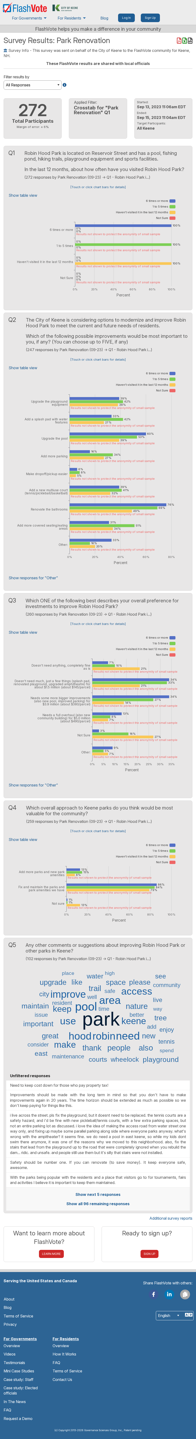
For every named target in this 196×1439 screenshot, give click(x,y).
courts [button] (98, 1059)
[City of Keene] (65, 7)
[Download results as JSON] (190, 41)
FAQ (7, 1410)
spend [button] (167, 1050)
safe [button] (109, 991)
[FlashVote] (25, 7)
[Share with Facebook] (154, 1294)
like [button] (76, 982)
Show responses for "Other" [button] (33, 577)
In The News (15, 1401)
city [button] (44, 994)
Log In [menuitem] (126, 18)
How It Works (64, 1354)
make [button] (65, 1045)
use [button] (68, 1021)
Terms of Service (18, 1316)
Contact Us (62, 1379)
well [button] (92, 997)
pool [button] (86, 1006)
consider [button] (38, 1044)
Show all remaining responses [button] (98, 1203)
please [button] (140, 982)
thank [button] (92, 1048)
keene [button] (133, 1021)
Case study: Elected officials (21, 1390)
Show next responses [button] (98, 1194)
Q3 (13, 600)
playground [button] (161, 1059)
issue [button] (41, 1015)
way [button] (157, 1008)
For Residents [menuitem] (69, 18)
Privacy (10, 1324)
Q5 (13, 944)
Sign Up (149, 1254)
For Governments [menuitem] (27, 18)
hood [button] (80, 1036)
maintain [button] (35, 1006)
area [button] (110, 1000)
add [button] (151, 1027)
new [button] (148, 1036)
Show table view (23, 195)
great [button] (50, 1036)
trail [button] (95, 988)
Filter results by (16, 76)
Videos (10, 1354)
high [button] (110, 973)
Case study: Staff (18, 1379)
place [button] (68, 973)
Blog (7, 1307)
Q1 (12, 153)
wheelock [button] (125, 1059)
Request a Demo (18, 1418)
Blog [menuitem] (104, 18)
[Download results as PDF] (179, 41)
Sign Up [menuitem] (150, 18)
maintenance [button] (68, 1056)
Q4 (13, 807)
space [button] (116, 982)
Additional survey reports (170, 1218)
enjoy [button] (166, 1030)
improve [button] (68, 994)
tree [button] (160, 1018)
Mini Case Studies (19, 1371)
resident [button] (62, 1003)
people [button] (119, 1048)
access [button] (136, 991)
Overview (12, 1345)
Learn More (51, 1254)
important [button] (38, 1023)
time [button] (103, 1009)
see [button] (160, 976)
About (9, 1299)
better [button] (137, 1015)
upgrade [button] (53, 982)
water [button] (95, 976)
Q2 (13, 319)
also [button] (146, 1048)
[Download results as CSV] (185, 41)
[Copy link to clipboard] (185, 1294)
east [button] (41, 1053)
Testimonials (14, 1362)
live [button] (157, 1000)
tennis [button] (166, 1042)
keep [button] (62, 1009)
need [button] (128, 1036)
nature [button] (137, 1006)
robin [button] (104, 1036)
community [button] (166, 985)
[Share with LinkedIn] (170, 1294)
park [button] (101, 1019)
